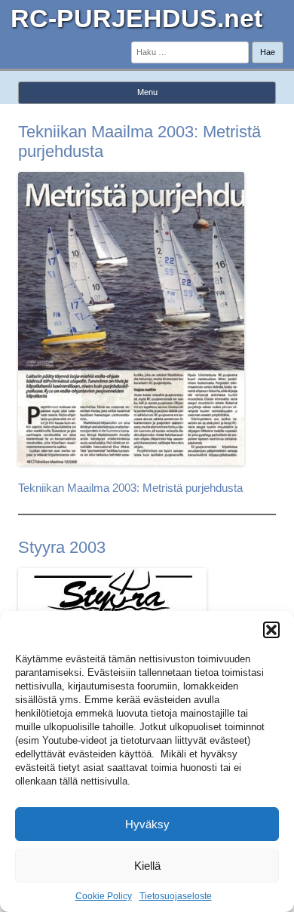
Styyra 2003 (62, 547)
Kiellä (147, 865)
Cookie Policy (103, 896)
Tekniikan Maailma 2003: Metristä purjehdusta (130, 487)
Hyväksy (147, 824)
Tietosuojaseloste (175, 896)
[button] (271, 629)
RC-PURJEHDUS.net (136, 18)
